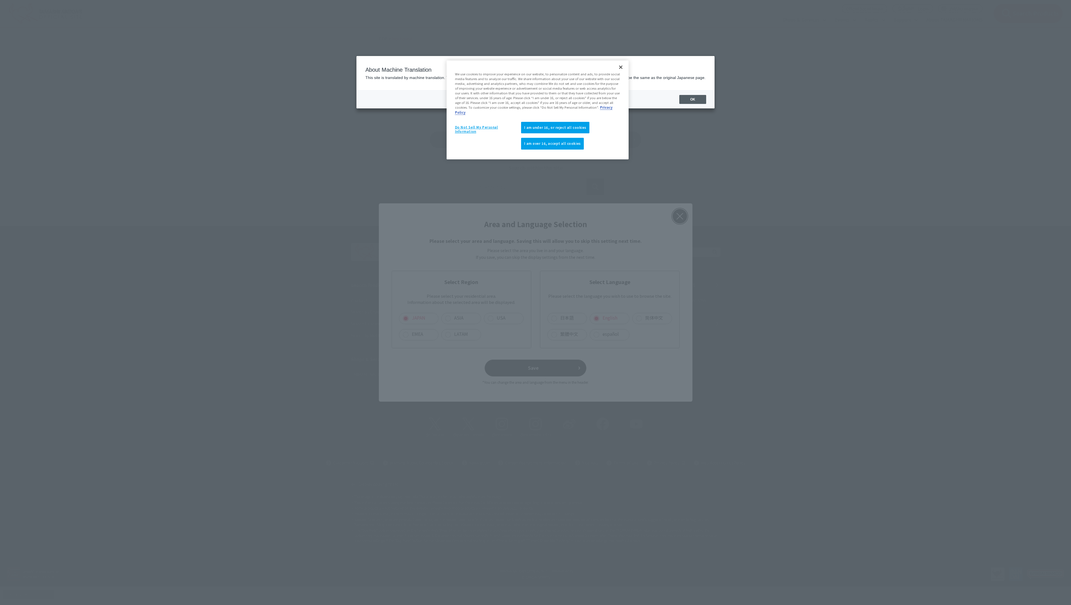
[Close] (621, 67)
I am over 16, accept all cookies (552, 143)
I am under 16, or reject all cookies (555, 127)
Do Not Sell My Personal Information (476, 129)
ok (692, 99)
